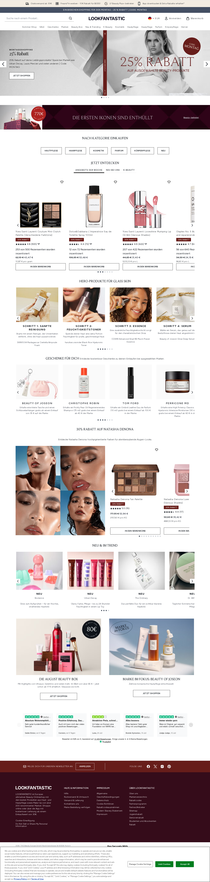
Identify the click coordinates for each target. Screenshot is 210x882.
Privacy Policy (20, 879)
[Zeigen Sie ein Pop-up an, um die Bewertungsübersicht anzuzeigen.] (38, 244)
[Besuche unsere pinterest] (169, 766)
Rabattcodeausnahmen (108, 807)
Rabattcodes (135, 800)
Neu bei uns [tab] (113, 170)
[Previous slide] (3, 64)
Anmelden (85, 766)
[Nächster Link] (192, 318)
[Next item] (192, 225)
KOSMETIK (98, 150)
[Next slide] (207, 64)
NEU (163, 150)
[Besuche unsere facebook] (148, 766)
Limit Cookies (164, 864)
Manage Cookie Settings (140, 864)
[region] (105, 864)
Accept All (185, 864)
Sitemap (133, 811)
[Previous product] (112, 491)
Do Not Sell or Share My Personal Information (31, 825)
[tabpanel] (105, 225)
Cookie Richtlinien (105, 804)
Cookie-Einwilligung (25, 820)
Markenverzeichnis (138, 797)
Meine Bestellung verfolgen (77, 807)
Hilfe (66, 793)
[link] (173, 18)
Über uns (133, 793)
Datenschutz (103, 800)
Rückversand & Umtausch (76, 797)
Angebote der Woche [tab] (88, 170)
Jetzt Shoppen (21, 75)
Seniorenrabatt (136, 817)
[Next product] (187, 491)
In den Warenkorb (40, 266)
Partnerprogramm (138, 804)
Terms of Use (37, 879)
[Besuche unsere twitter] (155, 766)
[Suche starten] (70, 18)
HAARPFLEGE (75, 150)
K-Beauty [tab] (129, 170)
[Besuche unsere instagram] (162, 766)
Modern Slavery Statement (110, 811)
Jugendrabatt (135, 814)
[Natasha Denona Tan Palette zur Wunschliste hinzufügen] (156, 449)
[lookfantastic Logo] (107, 18)
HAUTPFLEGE (51, 150)
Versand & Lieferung (74, 800)
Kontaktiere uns (71, 804)
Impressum (102, 814)
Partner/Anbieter (137, 807)
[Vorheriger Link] (18, 318)
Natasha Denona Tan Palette (126, 499)
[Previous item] (18, 225)
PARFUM (119, 150)
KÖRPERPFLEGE (142, 150)
